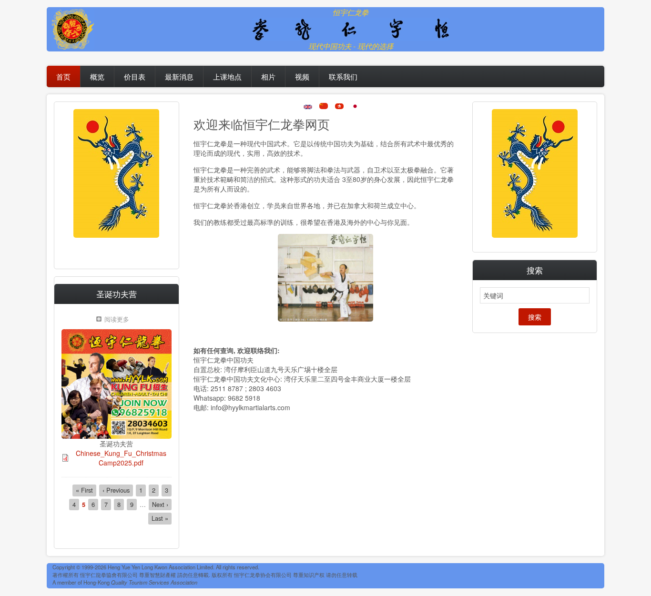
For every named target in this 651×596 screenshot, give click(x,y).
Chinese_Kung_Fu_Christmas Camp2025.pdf (121, 457)
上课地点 (227, 76)
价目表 (134, 76)
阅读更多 (119, 319)
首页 (63, 76)
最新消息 (179, 76)
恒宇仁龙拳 (350, 12)
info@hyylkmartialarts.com (250, 407)
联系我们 (343, 76)
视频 (302, 76)
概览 (97, 76)
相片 (268, 76)
